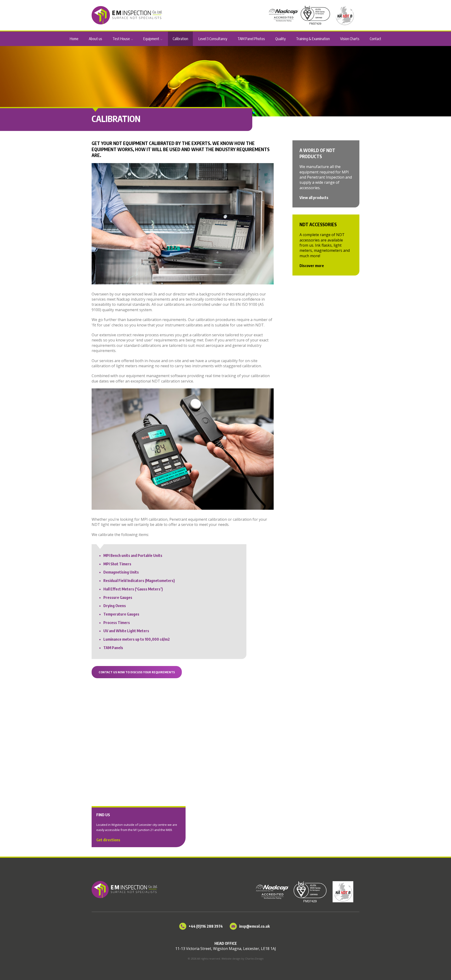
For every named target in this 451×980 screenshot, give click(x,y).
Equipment (151, 38)
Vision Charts (349, 38)
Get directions (108, 840)
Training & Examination (313, 38)
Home (74, 38)
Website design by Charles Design (243, 958)
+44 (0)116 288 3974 (206, 926)
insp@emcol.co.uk (254, 926)
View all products (313, 197)
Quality (280, 38)
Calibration (180, 38)
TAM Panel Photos (251, 38)
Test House (121, 38)
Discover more (311, 265)
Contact (375, 38)
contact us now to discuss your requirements (137, 672)
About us (95, 38)
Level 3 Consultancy (212, 38)
